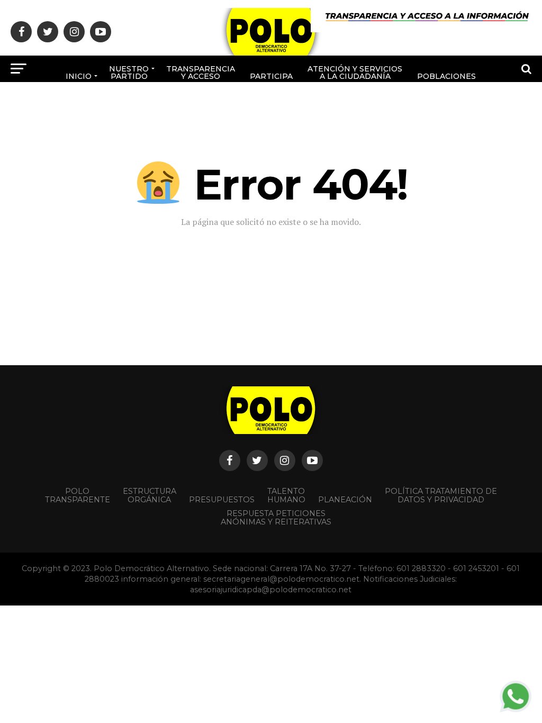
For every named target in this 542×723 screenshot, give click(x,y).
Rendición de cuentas (296, 108)
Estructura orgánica (149, 495)
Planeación (345, 499)
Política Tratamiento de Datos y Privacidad (441, 495)
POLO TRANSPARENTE (77, 495)
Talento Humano (286, 495)
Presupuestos (222, 499)
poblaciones (446, 76)
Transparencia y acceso (200, 72)
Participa (271, 76)
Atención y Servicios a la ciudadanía (355, 72)
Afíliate (233, 111)
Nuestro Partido (129, 72)
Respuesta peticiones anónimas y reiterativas (276, 518)
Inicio (79, 76)
